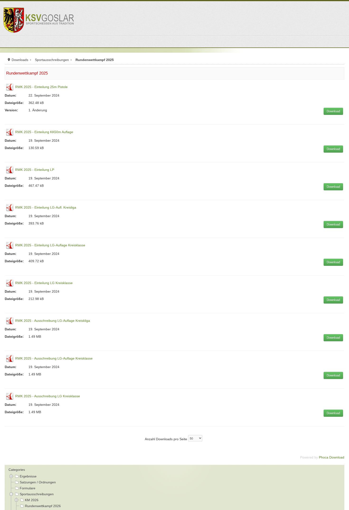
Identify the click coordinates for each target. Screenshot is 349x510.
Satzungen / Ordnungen (38, 482)
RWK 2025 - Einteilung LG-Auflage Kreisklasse (50, 245)
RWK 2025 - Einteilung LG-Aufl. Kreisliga (45, 207)
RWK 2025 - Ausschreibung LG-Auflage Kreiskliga (52, 321)
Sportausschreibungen (52, 60)
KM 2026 (31, 500)
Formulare (27, 488)
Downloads (20, 60)
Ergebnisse (28, 476)
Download (333, 111)
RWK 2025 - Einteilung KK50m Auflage (44, 132)
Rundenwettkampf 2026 (43, 506)
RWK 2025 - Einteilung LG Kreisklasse (44, 283)
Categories (17, 470)
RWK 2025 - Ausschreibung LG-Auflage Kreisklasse (54, 358)
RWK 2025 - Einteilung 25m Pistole (41, 87)
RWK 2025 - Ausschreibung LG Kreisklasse (47, 396)
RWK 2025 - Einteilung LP (34, 170)
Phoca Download (331, 457)
